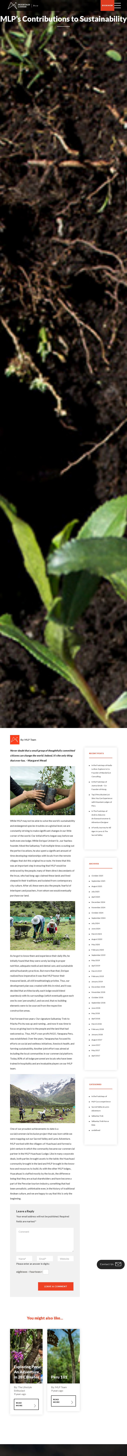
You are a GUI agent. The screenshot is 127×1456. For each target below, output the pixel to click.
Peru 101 (59, 1377)
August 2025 (97, 886)
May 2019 (96, 960)
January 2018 (97, 1034)
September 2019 (98, 955)
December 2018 (98, 987)
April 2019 (96, 965)
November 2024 (98, 907)
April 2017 (96, 1055)
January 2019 (97, 981)
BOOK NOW (107, 5)
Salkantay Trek (97, 1116)
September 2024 (98, 918)
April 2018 (96, 1018)
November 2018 (98, 992)
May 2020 (96, 944)
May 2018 (96, 1013)
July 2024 (95, 923)
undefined (96, 1130)
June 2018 (96, 1008)
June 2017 (96, 1045)
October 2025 (97, 876)
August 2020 (97, 939)
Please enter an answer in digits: (33, 1263)
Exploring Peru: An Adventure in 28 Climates (27, 1371)
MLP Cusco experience (101, 1101)
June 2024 (96, 928)
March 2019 (97, 971)
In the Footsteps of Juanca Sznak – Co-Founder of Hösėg (99, 785)
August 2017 (97, 1040)
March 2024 (97, 934)
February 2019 (98, 976)
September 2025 (98, 881)
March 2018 (97, 1024)
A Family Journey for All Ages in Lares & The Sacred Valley (101, 831)
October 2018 (97, 997)
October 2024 (97, 913)
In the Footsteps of (99, 1096)
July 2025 (95, 891)
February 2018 (98, 1029)
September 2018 (98, 1003)
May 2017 (96, 1050)
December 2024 (98, 902)
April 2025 (96, 897)
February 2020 (98, 950)
